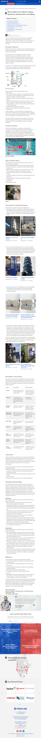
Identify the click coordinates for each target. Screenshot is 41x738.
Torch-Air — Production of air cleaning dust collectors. (22, 733)
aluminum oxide (26, 171)
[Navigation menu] (39, 1)
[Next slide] (39, 693)
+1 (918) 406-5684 (20, 1)
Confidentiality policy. (20, 735)
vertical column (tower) (11, 67)
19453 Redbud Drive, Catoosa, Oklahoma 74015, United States (20, 723)
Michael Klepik (10, 35)
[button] (10, 4)
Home (6, 8)
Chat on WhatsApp (20, 713)
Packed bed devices (10, 287)
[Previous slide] (1, 693)
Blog (9, 8)
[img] (24, 1)
